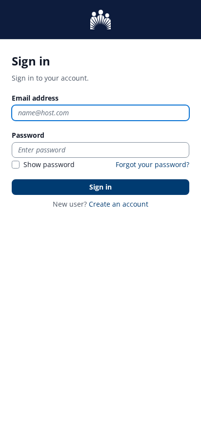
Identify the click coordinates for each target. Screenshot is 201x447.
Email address (35, 98)
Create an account (118, 204)
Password (28, 135)
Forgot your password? (152, 164)
